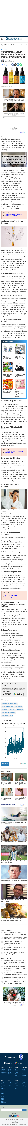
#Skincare (4, 709)
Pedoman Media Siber (7, 1120)
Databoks (3, 1099)
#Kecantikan (20, 709)
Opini (16, 1083)
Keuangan (10, 1070)
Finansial (10, 1067)
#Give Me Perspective (7, 706)
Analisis (9, 1083)
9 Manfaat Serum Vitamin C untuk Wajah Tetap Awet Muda (13, 215)
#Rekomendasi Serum (7, 715)
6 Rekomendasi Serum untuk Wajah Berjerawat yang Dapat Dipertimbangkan (14, 595)
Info (2, 1092)
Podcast (24, 1086)
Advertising (16, 1119)
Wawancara (17, 1085)
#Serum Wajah (18, 706)
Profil (23, 1072)
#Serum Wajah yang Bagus (8, 712)
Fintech (16, 1072)
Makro (9, 1069)
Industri (2, 1070)
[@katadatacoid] (18, 1115)
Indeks (2, 1093)
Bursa (9, 1072)
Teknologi (17, 1076)
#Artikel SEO (12, 709)
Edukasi (23, 44)
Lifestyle (6, 49)
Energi (2, 1073)
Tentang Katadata (9, 1119)
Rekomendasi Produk (7, 341)
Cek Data (10, 1085)
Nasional (3, 1069)
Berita (2, 1067)
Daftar (24, 1109)
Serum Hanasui (6, 193)
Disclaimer (24, 1120)
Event (2, 1101)
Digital (16, 1067)
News (23, 1080)
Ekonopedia (24, 1067)
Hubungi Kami (15, 1122)
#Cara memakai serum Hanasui (9, 703)
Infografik (10, 1082)
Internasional (4, 1072)
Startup (16, 1073)
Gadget (16, 1075)
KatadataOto (4, 1102)
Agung (6, 699)
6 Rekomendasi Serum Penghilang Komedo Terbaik (14, 451)
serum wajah (16, 172)
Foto (23, 1085)
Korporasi (10, 1073)
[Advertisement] (14, 1036)
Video (23, 1079)
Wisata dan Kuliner (15, 44)
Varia (11, 49)
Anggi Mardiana (12, 60)
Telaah (16, 1082)
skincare (8, 253)
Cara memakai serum (8, 137)
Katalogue (24, 1083)
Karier (21, 1119)
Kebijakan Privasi (17, 1120)
